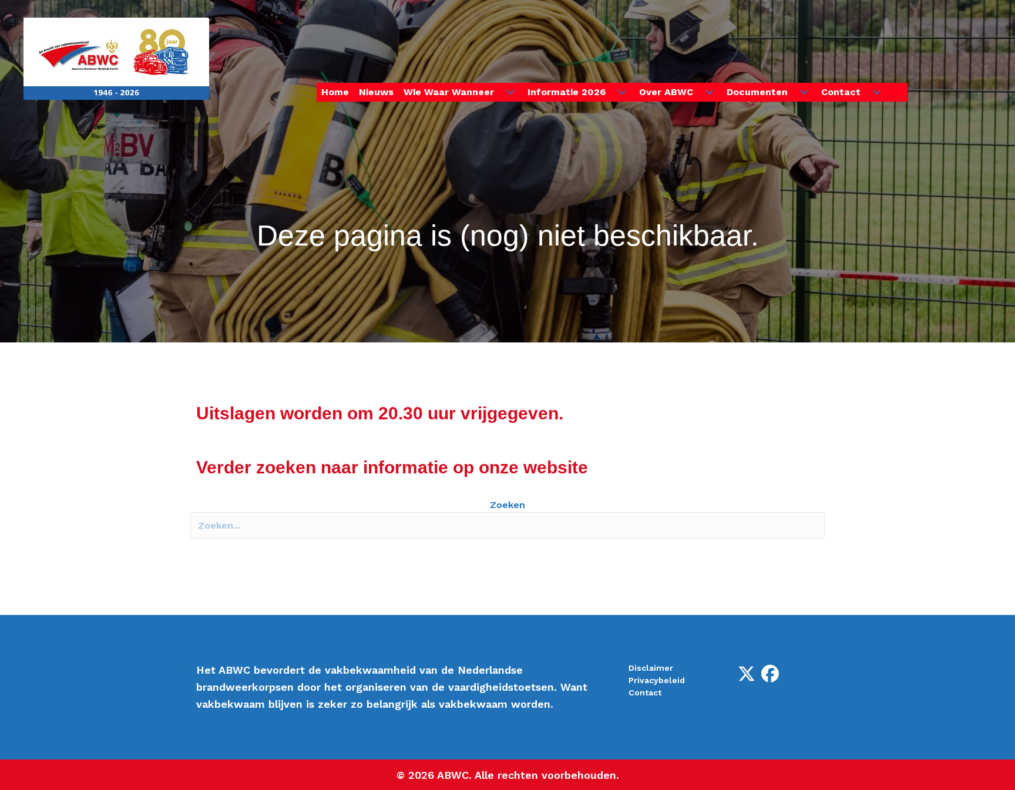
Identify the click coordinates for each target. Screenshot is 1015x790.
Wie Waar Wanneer (449, 92)
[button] (898, 92)
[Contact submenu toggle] (877, 92)
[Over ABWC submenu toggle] (709, 92)
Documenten (757, 92)
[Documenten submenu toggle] (804, 92)
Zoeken (507, 504)
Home (335, 92)
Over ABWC (666, 92)
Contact (841, 92)
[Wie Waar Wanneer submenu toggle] (510, 92)
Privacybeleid (657, 680)
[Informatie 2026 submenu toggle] (622, 92)
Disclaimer (651, 668)
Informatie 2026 (566, 92)
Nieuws (376, 92)
